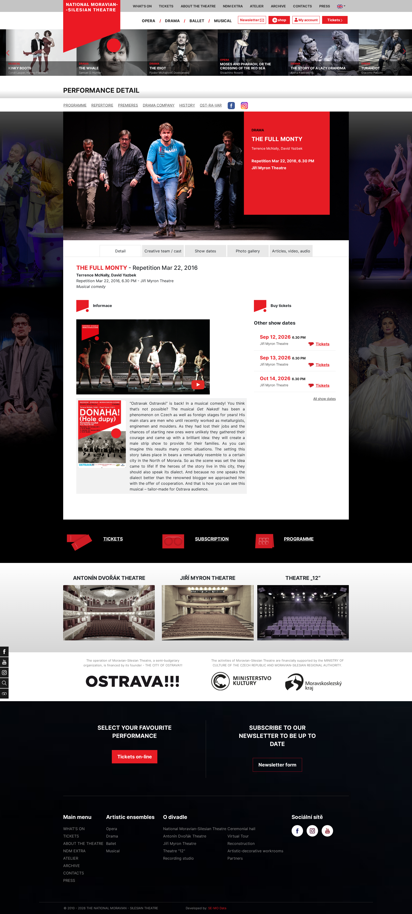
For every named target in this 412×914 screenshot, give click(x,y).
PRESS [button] (324, 6)
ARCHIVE (278, 6)
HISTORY (187, 105)
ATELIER (70, 858)
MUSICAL (223, 20)
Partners (235, 858)
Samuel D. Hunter (84, 72)
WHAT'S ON (74, 828)
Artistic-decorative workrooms (255, 850)
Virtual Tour (238, 836)
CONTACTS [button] (302, 6)
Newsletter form (277, 765)
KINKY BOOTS (13, 68)
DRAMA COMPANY (159, 105)
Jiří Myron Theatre (179, 843)
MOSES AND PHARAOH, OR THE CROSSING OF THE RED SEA (239, 66)
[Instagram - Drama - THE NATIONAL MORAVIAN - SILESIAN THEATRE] (244, 105)
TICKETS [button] (166, 6)
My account (308, 20)
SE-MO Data (217, 908)
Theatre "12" (174, 850)
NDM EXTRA (74, 850)
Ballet (111, 843)
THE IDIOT (152, 68)
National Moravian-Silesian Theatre (194, 828)
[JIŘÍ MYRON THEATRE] (207, 613)
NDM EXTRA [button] (233, 6)
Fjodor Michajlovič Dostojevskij (163, 72)
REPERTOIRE (102, 105)
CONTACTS (73, 873)
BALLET (197, 20)
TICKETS (113, 539)
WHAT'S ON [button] (142, 6)
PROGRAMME (75, 105)
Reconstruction (241, 843)
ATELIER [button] (256, 6)
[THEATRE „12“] (303, 613)
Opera (111, 828)
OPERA (148, 20)
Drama (112, 836)
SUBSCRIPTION (212, 539)
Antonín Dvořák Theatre (184, 836)
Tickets (334, 20)
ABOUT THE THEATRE (83, 843)
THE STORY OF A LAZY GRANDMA (312, 68)
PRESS (69, 880)
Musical (113, 850)
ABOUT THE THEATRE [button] (198, 6)
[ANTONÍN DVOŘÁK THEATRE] (109, 613)
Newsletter (249, 20)
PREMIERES (128, 105)
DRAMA (172, 20)
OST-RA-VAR (211, 105)
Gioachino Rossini (225, 72)
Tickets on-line (134, 757)
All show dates (324, 399)
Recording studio (178, 858)
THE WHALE (83, 68)
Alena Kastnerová (296, 72)
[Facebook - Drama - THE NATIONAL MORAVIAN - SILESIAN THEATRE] (231, 105)
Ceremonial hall (241, 828)
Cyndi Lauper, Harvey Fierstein (22, 72)
